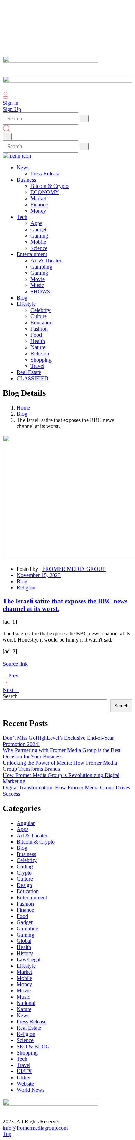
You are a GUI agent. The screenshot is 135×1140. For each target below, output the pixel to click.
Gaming (25, 935)
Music (23, 997)
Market (24, 972)
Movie (24, 990)
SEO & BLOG (33, 1046)
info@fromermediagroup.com (35, 1128)
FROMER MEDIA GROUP (74, 569)
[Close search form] (7, 136)
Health (24, 947)
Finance (25, 910)
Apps (22, 829)
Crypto (24, 873)
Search (10, 696)
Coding (25, 866)
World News (30, 1090)
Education (28, 891)
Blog (22, 414)
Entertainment (32, 897)
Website (25, 1084)
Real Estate (29, 1028)
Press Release (31, 1022)
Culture (25, 879)
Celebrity (27, 860)
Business (26, 854)
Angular (26, 823)
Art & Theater (32, 835)
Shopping (27, 1053)
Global (24, 941)
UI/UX (24, 1071)
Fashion (25, 904)
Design (24, 885)
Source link (15, 664)
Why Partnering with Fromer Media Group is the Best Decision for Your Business (61, 753)
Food (22, 916)
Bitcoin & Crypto (36, 842)
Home (23, 408)
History (25, 953)
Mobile (24, 978)
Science (25, 1040)
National (26, 1003)
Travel (23, 1065)
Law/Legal (28, 959)
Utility (23, 1077)
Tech (22, 1059)
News (23, 1015)
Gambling (27, 928)
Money (24, 984)
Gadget (25, 922)
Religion (26, 588)
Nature (24, 1009)
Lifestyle (26, 966)
